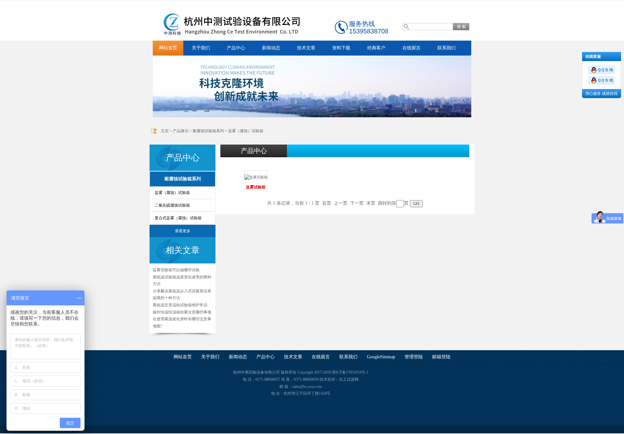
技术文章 (306, 47)
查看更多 (182, 231)
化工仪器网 (348, 379)
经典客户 (376, 47)
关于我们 (201, 47)
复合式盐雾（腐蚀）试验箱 (178, 218)
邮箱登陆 (441, 356)
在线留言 (411, 47)
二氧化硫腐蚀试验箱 (172, 205)
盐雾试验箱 (256, 187)
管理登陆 (414, 356)
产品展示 (180, 131)
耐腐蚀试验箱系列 (208, 131)
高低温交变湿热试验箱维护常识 (180, 305)
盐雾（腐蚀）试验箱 (245, 131)
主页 (165, 131)
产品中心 (236, 47)
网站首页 (168, 47)
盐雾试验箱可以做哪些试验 (176, 270)
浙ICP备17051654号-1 (350, 372)
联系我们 (446, 47)
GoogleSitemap (381, 356)
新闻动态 (271, 47)
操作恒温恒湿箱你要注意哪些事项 (182, 312)
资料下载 (341, 47)
